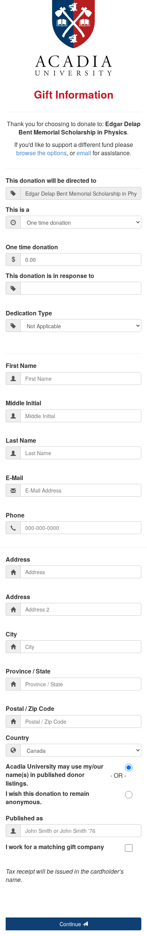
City (11, 634)
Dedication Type (29, 313)
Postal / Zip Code (30, 708)
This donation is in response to (50, 276)
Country (17, 738)
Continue (71, 924)
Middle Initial (23, 403)
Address (18, 559)
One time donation (32, 247)
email (84, 152)
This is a (17, 209)
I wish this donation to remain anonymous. (47, 797)
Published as (24, 818)
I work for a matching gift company (55, 847)
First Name (21, 365)
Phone (15, 515)
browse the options (41, 152)
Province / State (28, 671)
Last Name (21, 440)
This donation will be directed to (51, 180)
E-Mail (14, 478)
